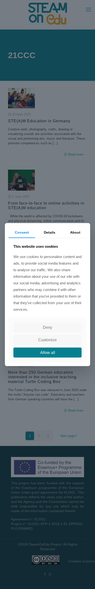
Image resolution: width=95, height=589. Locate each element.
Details (49, 232)
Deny (47, 327)
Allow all (47, 352)
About (75, 232)
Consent (22, 232)
